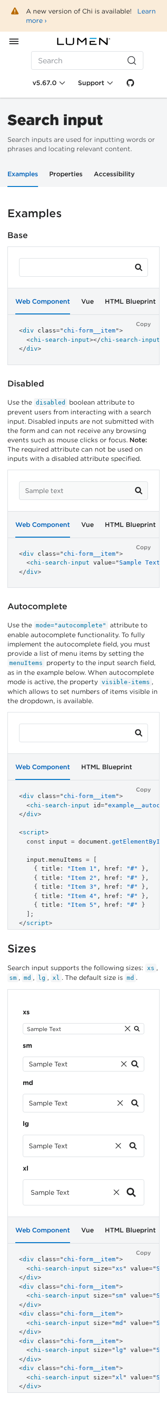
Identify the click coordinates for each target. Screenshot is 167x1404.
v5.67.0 (44, 83)
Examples (22, 174)
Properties (66, 174)
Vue (87, 301)
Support (91, 83)
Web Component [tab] (42, 301)
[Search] (138, 267)
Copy (143, 323)
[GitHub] (130, 82)
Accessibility (114, 174)
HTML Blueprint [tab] (130, 301)
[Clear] (127, 1028)
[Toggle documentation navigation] (14, 41)
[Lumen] (83, 41)
